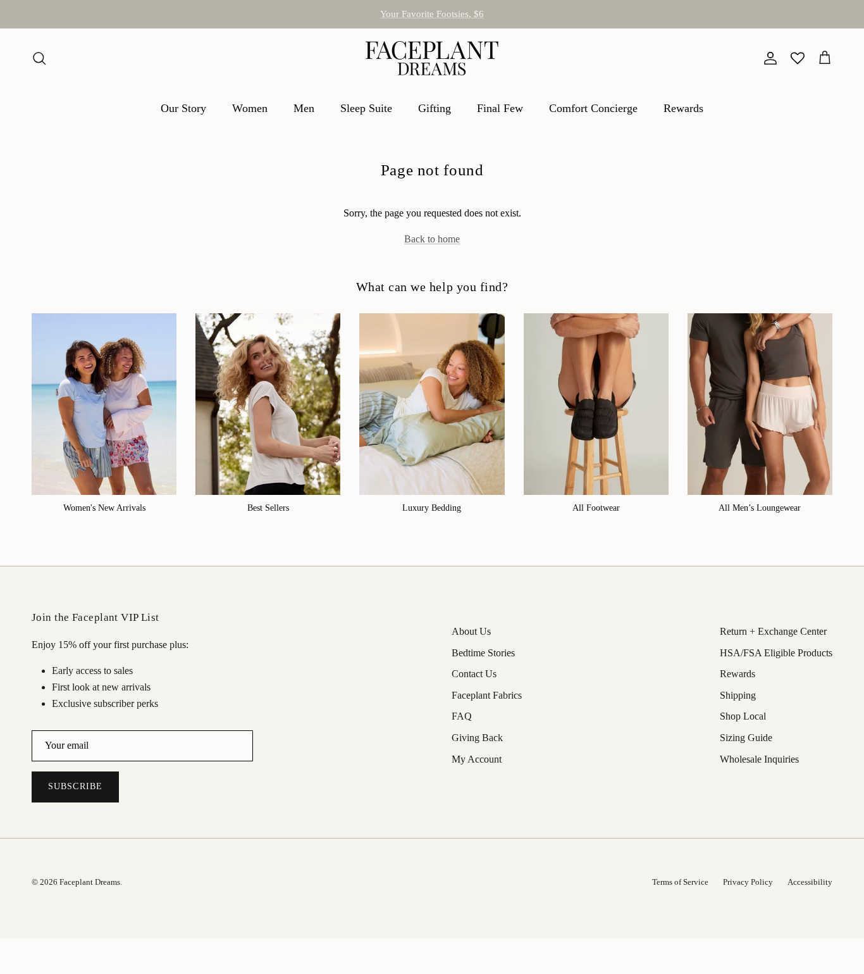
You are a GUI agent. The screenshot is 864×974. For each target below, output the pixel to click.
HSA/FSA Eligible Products (432, 19)
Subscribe (75, 786)
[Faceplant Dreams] (432, 58)
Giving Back (477, 737)
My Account (477, 759)
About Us (471, 631)
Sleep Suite (366, 108)
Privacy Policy (748, 882)
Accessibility (809, 882)
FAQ (462, 716)
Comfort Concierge (593, 108)
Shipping (738, 695)
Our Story (183, 108)
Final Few (500, 108)
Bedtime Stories (483, 652)
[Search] (39, 58)
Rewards (683, 108)
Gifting (434, 108)
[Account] (768, 58)
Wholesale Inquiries (759, 759)
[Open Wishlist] (798, 58)
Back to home (432, 239)
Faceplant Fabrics (487, 695)
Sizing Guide (746, 737)
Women (250, 108)
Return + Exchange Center (773, 631)
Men (303, 108)
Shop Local (743, 716)
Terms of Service (680, 882)
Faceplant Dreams (89, 882)
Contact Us (474, 673)
